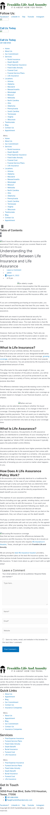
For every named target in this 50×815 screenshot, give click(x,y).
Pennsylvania (13, 109)
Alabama (11, 84)
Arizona (10, 81)
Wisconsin (11, 120)
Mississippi (12, 92)
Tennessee (12, 114)
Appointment (10, 130)
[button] (25, 135)
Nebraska (11, 98)
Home (7, 48)
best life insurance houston (25, 553)
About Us (8, 51)
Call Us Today (8, 28)
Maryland (11, 87)
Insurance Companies (13, 708)
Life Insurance (13, 76)
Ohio (9, 103)
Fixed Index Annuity (15, 68)
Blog (6, 125)
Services (8, 57)
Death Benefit (13, 62)
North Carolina (13, 100)
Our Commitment (11, 54)
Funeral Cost (12, 70)
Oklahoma (11, 106)
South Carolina (13, 111)
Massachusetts (13, 89)
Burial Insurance (14, 59)
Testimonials (10, 122)
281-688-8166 (5, 43)
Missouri (11, 95)
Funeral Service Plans (16, 73)
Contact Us (9, 128)
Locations (9, 79)
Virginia (10, 117)
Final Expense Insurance (17, 65)
